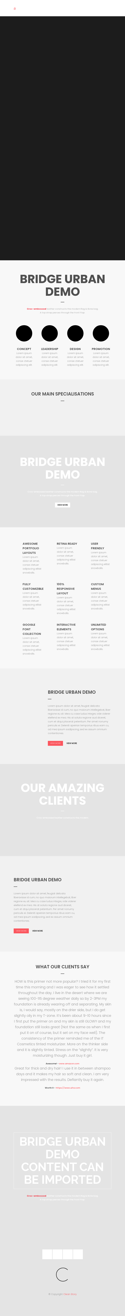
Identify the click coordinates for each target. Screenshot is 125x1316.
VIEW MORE (62, 505)
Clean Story (70, 1294)
